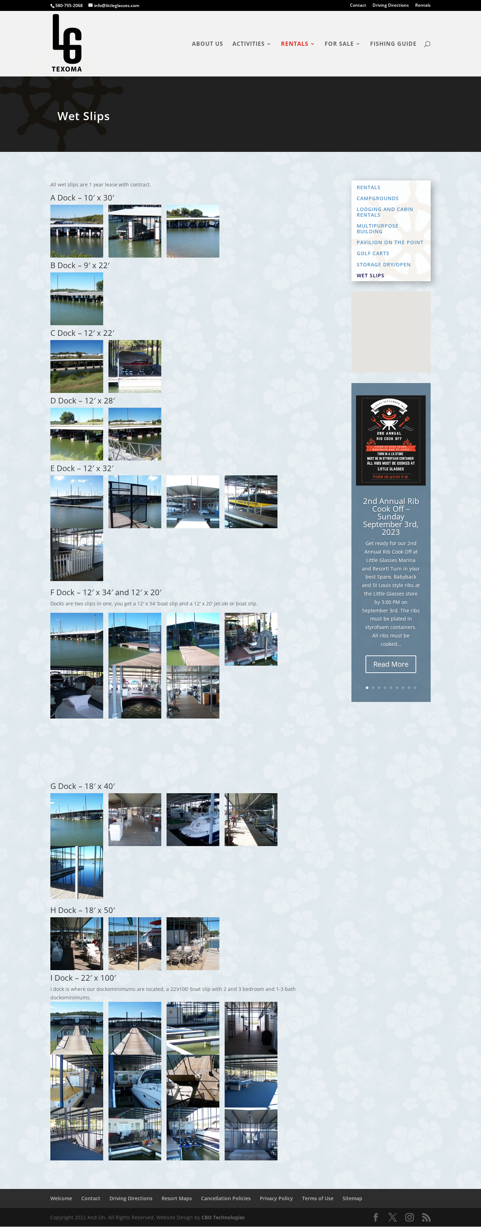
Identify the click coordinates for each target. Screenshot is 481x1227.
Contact (358, 5)
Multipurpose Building (378, 228)
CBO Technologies (223, 1217)
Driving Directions (391, 5)
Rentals (423, 5)
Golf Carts (373, 254)
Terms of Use (317, 1198)
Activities (248, 44)
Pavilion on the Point (390, 243)
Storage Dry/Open (384, 265)
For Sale (339, 44)
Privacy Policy (276, 1198)
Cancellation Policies (226, 1198)
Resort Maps (177, 1198)
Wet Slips (371, 276)
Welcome (61, 1198)
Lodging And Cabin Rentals (385, 212)
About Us (207, 44)
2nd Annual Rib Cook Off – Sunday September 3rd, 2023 (391, 516)
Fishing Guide (393, 44)
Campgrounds (378, 199)
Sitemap (352, 1198)
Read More (390, 664)
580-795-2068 (69, 5)
